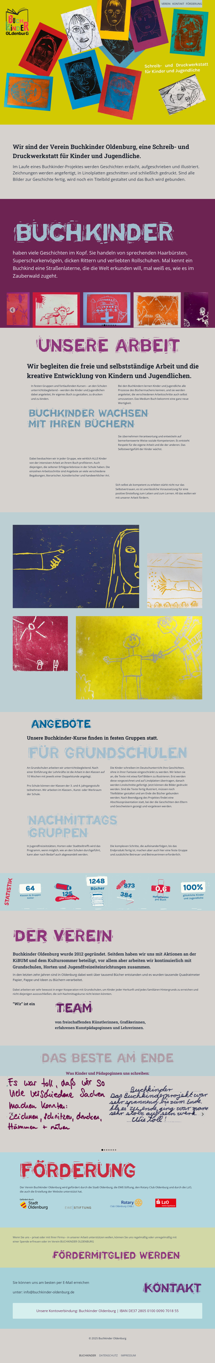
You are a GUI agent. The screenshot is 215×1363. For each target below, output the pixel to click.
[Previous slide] (12, 310)
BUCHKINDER (87, 1355)
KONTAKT (178, 3)
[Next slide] (202, 310)
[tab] (102, 325)
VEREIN (165, 3)
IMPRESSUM (128, 1355)
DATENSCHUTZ (108, 1355)
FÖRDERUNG (194, 3)
